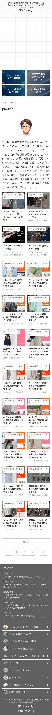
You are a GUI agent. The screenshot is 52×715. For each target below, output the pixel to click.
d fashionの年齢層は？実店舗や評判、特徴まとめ (38, 489)
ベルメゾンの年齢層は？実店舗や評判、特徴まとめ (13, 386)
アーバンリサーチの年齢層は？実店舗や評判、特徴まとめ (13, 317)
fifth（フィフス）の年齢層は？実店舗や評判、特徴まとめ (13, 523)
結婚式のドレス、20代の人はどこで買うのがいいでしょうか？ (13, 351)
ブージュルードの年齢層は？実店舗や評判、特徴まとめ (13, 489)
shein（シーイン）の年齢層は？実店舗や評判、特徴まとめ (38, 420)
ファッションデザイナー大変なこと (19, 615)
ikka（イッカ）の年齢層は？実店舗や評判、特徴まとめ (13, 283)
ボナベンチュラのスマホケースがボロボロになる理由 (38, 214)
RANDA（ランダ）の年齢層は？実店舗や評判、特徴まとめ (38, 523)
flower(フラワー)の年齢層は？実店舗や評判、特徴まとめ (38, 454)
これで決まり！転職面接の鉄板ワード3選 (21, 576)
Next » (26, 542)
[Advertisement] (26, 40)
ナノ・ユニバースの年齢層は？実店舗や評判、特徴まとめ (38, 386)
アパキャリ (26, 10)
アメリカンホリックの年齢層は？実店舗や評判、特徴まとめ (38, 283)
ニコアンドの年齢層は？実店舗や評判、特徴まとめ (38, 317)
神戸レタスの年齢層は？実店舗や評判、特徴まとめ (13, 420)
